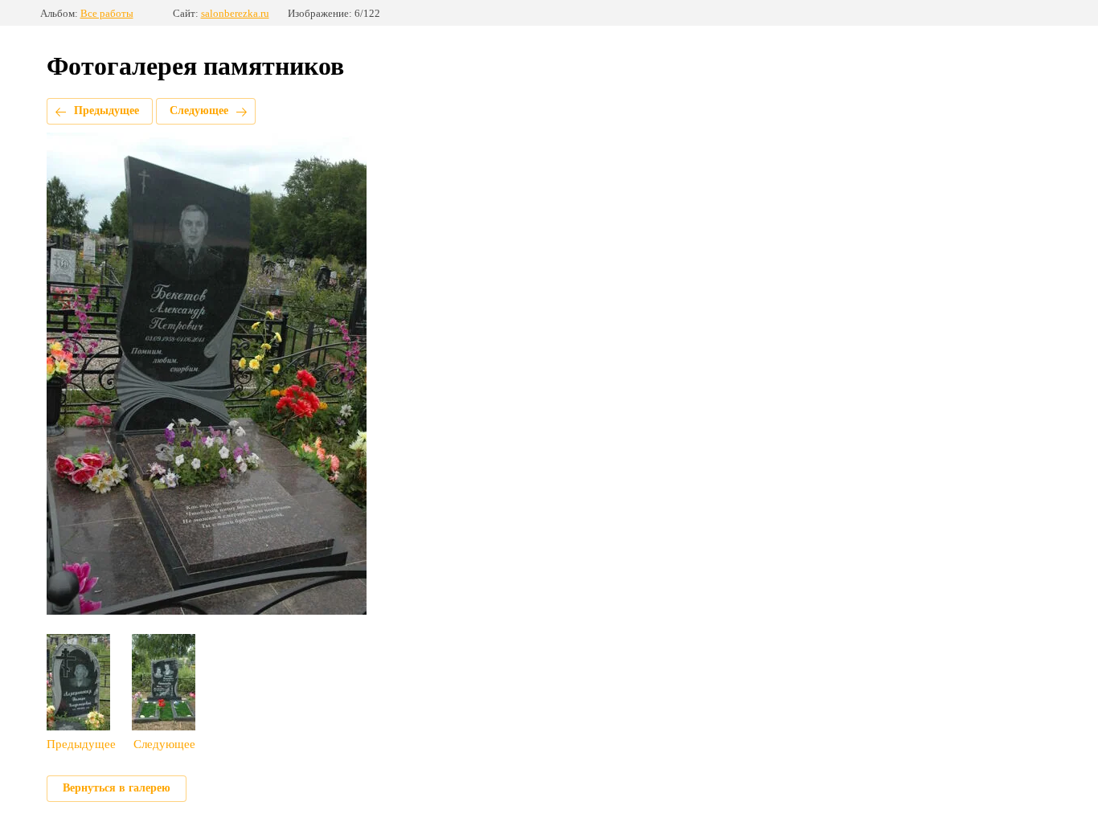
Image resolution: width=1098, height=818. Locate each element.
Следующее (199, 110)
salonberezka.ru (235, 13)
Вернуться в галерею (116, 788)
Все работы (106, 13)
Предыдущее (106, 110)
